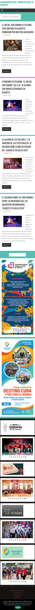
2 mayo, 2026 (6, 35)
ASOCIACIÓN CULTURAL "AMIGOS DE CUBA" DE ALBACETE (16, 3)
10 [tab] (26, 498)
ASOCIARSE (17, 595)
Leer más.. (6, 71)
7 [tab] (20, 498)
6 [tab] (18, 498)
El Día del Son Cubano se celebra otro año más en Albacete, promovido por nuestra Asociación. (18, 28)
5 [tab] (16, 498)
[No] (33, 604)
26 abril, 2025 (7, 95)
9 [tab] (24, 498)
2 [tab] (10, 498)
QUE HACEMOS (17, 593)
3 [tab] (12, 498)
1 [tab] (8, 498)
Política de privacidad (17, 590)
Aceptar (18, 607)
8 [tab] (22, 498)
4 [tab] (14, 498)
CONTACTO (17, 597)
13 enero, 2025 (7, 211)
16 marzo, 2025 (7, 153)
